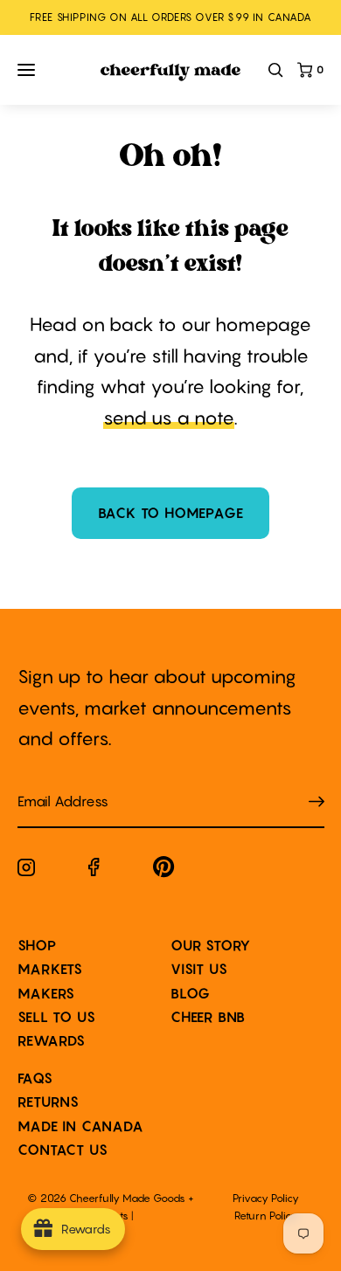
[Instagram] (26, 871)
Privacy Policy (266, 1198)
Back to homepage (171, 513)
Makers (46, 993)
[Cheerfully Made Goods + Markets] (170, 73)
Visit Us (198, 968)
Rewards (52, 1040)
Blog (190, 993)
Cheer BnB (208, 1017)
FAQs (35, 1078)
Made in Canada (80, 1126)
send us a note (168, 418)
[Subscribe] (316, 802)
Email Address (52, 784)
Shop (37, 945)
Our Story (210, 945)
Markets (50, 968)
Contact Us (62, 1149)
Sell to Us (56, 1017)
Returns (48, 1101)
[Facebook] (94, 870)
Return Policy (265, 1215)
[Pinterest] (164, 870)
